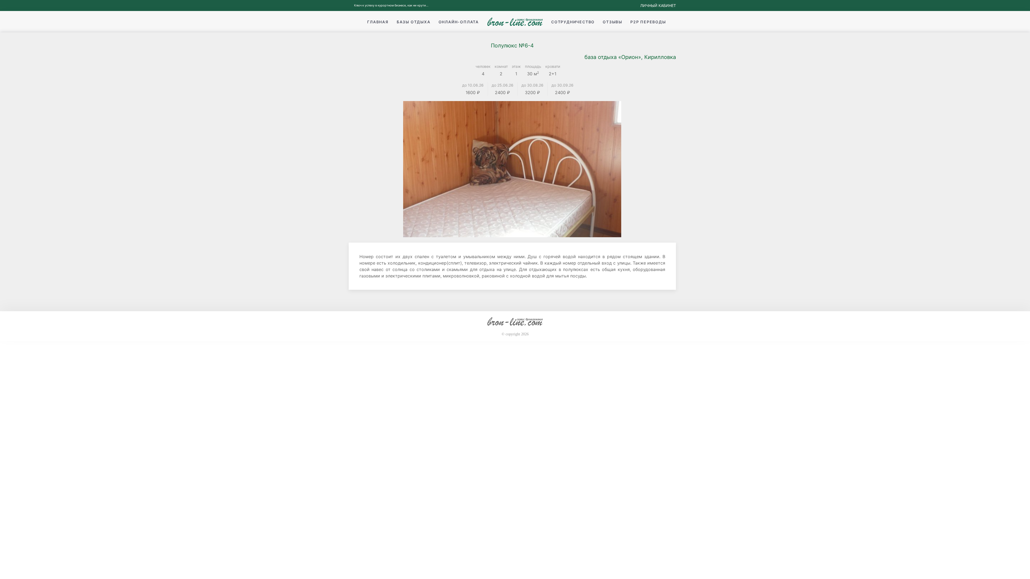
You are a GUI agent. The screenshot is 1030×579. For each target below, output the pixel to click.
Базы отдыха (414, 22)
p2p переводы (648, 22)
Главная (378, 22)
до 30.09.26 (562, 85)
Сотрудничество (573, 22)
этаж (516, 66)
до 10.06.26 (473, 85)
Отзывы (612, 22)
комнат (501, 66)
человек (483, 66)
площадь (533, 66)
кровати (552, 66)
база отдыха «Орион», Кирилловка (630, 57)
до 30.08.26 (532, 85)
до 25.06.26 (502, 85)
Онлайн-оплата (459, 22)
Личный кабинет (658, 5)
